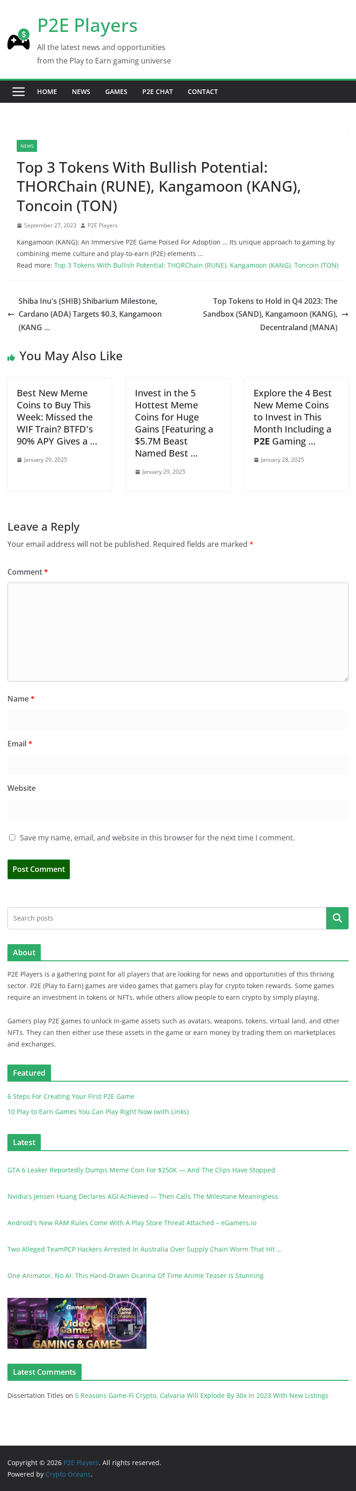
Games (116, 91)
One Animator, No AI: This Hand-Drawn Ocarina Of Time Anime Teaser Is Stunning (135, 1275)
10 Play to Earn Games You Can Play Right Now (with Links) (98, 1111)
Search (337, 918)
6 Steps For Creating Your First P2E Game (70, 1096)
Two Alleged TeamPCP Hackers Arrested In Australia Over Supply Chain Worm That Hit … (144, 1249)
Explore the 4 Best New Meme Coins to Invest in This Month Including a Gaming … (293, 417)
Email (19, 744)
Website (21, 788)
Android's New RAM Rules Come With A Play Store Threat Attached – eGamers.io (131, 1222)
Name (21, 699)
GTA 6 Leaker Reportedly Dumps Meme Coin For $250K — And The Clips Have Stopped (141, 1169)
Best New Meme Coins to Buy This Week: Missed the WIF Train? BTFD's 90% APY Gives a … (57, 417)
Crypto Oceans (68, 1474)
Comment (27, 572)
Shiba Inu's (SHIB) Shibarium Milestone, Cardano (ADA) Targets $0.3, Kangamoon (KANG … (90, 314)
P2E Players (87, 25)
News (81, 91)
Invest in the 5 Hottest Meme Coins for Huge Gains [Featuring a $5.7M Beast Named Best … (174, 423)
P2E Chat (157, 91)
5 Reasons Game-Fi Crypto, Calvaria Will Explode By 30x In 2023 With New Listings (202, 1395)
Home (47, 91)
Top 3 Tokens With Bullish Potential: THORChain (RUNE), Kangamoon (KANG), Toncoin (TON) (196, 265)
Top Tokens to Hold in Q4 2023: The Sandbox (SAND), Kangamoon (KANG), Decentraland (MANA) (270, 314)
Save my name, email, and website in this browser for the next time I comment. (157, 838)
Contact (203, 91)
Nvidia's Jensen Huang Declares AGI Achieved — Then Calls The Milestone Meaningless (142, 1196)
